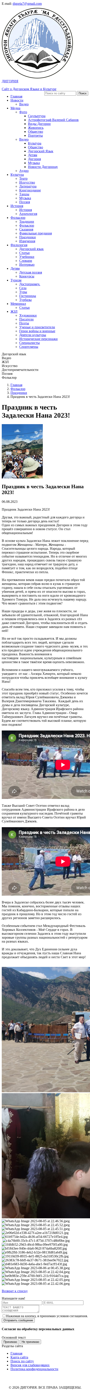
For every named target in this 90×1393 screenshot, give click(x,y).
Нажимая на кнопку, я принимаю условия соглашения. (47, 1316)
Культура (34, 143)
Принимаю (10, 1341)
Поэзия (24, 202)
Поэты (24, 323)
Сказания (26, 229)
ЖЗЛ (13, 311)
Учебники (26, 257)
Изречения (27, 241)
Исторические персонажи (38, 339)
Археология (28, 214)
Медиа (15, 108)
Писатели (26, 319)
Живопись (35, 128)
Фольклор (17, 217)
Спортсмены (28, 347)
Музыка (34, 163)
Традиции (26, 221)
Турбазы (25, 300)
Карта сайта (19, 1357)
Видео (24, 104)
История (16, 206)
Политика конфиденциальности (34, 1369)
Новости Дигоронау (43, 167)
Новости (16, 100)
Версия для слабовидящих (30, 1365)
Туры (23, 292)
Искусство (27, 182)
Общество (35, 131)
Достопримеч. (29, 284)
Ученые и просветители (37, 327)
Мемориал (18, 303)
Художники (28, 315)
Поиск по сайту (22, 1361)
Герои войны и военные (37, 331)
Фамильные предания (35, 233)
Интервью (27, 264)
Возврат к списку (15, 1291)
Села (22, 288)
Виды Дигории (39, 124)
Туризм (15, 280)
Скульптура (36, 116)
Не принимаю (30, 1341)
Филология (18, 245)
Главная (16, 96)
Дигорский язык (31, 249)
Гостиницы (27, 296)
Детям (32, 155)
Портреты (35, 135)
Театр (23, 178)
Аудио (24, 171)
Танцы (24, 194)
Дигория (34, 159)
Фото (23, 112)
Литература (27, 186)
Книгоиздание (30, 190)
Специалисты (29, 343)
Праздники (27, 237)
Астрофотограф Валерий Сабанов (53, 120)
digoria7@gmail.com (27, 3)
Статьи (24, 253)
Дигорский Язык (40, 151)
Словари (25, 260)
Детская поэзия (30, 272)
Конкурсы (26, 276)
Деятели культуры (32, 335)
